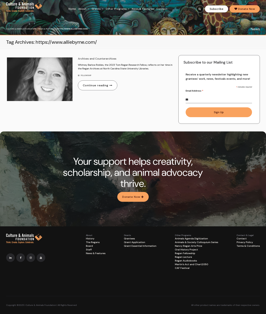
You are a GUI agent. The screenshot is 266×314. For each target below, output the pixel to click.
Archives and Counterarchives (97, 58)
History (90, 238)
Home (72, 8)
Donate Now (246, 9)
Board (89, 246)
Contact (162, 8)
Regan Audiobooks (186, 260)
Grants (96, 8)
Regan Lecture (183, 257)
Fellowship (86, 75)
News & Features (143, 8)
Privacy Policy (245, 242)
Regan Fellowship (185, 253)
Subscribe (216, 9)
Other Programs (116, 8)
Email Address (194, 91)
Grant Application (134, 242)
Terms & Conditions (248, 246)
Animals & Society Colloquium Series (196, 242)
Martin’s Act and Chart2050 (191, 264)
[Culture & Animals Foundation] (24, 7)
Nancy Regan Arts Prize (188, 246)
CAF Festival (182, 268)
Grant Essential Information (140, 246)
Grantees (129, 238)
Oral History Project (186, 249)
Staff (89, 249)
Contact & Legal (245, 235)
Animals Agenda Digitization (191, 238)
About (82, 8)
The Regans (93, 242)
